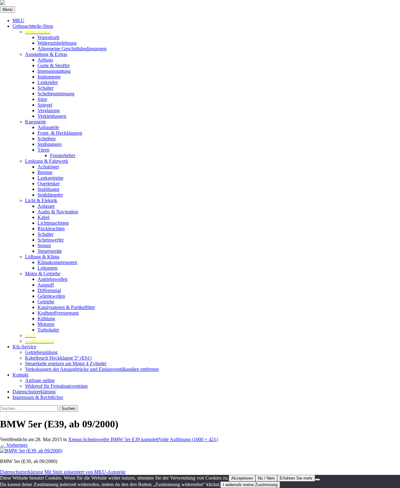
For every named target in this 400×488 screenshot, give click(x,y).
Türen (43, 149)
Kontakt (20, 374)
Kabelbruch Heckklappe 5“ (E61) (58, 358)
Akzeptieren (242, 478)
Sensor (44, 245)
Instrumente (49, 76)
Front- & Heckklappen (60, 133)
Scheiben (47, 138)
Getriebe (46, 301)
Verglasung (49, 110)
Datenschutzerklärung (34, 391)
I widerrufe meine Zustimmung (250, 484)
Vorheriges (14, 445)
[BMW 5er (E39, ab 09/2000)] (31, 450)
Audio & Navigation (58, 211)
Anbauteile (48, 127)
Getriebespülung (41, 352)
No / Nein (266, 478)
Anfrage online (40, 380)
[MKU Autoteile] (200, 3)
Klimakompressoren (57, 262)
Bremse (45, 172)
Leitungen (48, 268)
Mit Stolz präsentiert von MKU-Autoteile (85, 472)
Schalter (45, 88)
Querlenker (49, 183)
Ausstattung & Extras (46, 54)
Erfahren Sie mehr (296, 478)
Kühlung (46, 318)
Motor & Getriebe (42, 273)
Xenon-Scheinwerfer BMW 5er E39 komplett (113, 439)
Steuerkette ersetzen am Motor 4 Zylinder (66, 363)
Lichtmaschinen (53, 223)
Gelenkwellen (51, 296)
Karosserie (35, 121)
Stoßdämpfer (50, 194)
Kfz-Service (24, 346)
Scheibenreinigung (56, 93)
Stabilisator (48, 189)
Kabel (43, 217)
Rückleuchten (51, 228)
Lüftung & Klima (42, 256)
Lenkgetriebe (50, 178)
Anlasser (46, 206)
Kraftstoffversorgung (58, 313)
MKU (18, 20)
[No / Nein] (317, 480)
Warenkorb (48, 37)
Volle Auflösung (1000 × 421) (188, 439)
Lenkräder (48, 82)
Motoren (46, 324)
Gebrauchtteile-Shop (32, 26)
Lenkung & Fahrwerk (46, 161)
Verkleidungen (52, 116)
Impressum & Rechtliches (37, 397)
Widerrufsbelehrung (57, 43)
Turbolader (48, 329)
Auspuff (46, 284)
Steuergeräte (50, 251)
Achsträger (48, 166)
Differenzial (49, 290)
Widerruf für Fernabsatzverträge (56, 386)
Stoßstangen (50, 144)
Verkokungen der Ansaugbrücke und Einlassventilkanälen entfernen (92, 369)
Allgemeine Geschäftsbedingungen (72, 48)
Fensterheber (62, 155)
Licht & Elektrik (41, 200)
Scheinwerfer (51, 239)
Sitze (42, 99)
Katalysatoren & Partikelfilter (66, 307)
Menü (7, 9)
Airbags (45, 59)
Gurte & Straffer (54, 65)
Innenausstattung (54, 71)
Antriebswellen (53, 279)
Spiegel (45, 104)
